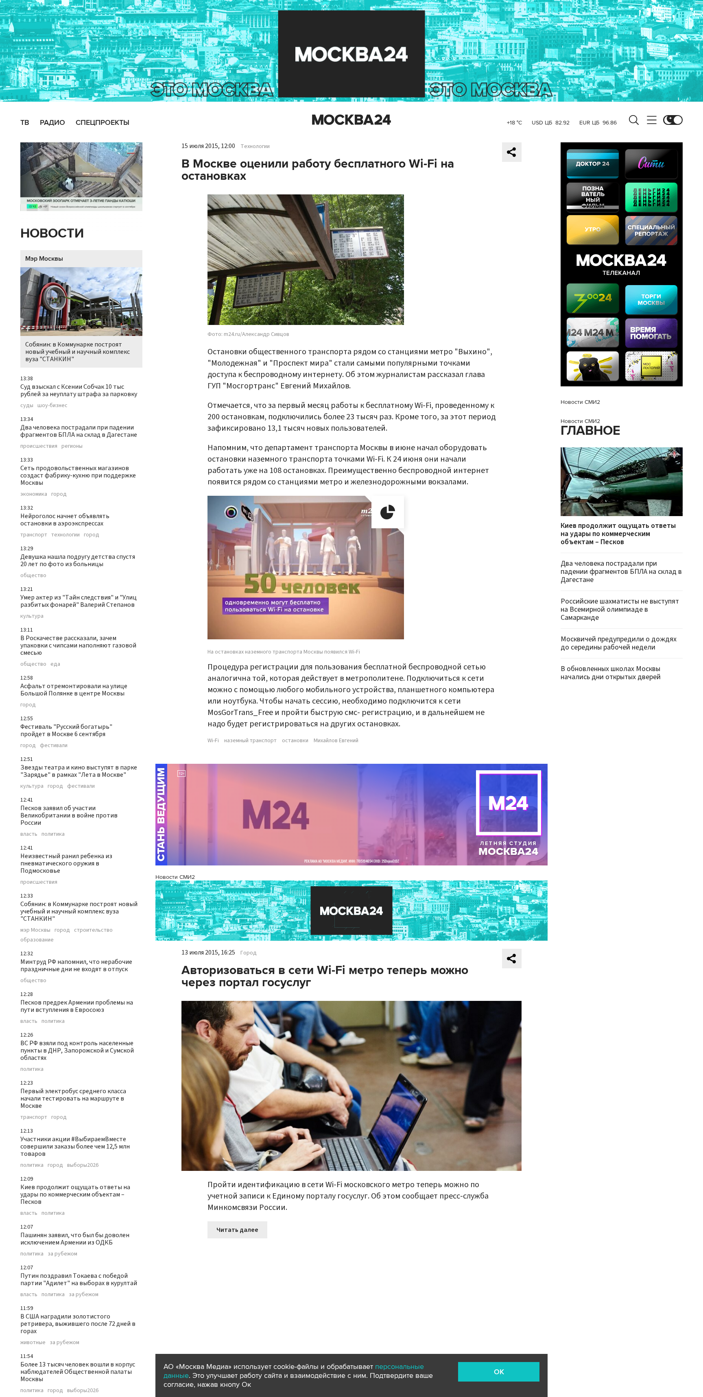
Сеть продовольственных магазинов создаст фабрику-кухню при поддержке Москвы (78, 475)
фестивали (54, 745)
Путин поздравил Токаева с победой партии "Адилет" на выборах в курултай (78, 1279)
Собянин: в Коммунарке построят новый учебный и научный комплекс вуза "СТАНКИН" (77, 352)
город (59, 494)
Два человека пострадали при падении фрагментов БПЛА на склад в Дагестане (78, 431)
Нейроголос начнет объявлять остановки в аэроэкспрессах (64, 520)
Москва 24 (351, 120)
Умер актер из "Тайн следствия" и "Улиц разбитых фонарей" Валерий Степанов (78, 601)
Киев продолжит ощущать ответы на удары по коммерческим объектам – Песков (75, 1194)
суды (26, 405)
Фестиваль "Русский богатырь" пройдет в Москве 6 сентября (66, 730)
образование (37, 940)
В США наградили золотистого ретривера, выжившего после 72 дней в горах (77, 1324)
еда (55, 664)
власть (28, 834)
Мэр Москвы (44, 259)
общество (33, 575)
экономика (33, 494)
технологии (65, 535)
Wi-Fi (213, 740)
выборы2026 (82, 1165)
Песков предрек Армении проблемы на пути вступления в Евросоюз (76, 1006)
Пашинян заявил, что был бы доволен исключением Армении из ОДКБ (74, 1239)
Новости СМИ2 (175, 877)
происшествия (38, 446)
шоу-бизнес (52, 405)
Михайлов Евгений (336, 740)
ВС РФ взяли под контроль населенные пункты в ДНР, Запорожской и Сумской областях (77, 1050)
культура (32, 616)
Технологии (255, 146)
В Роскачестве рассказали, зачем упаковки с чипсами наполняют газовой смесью (78, 645)
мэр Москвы (35, 930)
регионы (72, 446)
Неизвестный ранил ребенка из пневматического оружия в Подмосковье (66, 863)
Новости (52, 234)
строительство (93, 930)
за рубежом (62, 1254)
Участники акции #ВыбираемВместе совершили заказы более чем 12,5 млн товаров (75, 1146)
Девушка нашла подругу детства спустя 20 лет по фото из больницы (77, 560)
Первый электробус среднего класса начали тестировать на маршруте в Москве (73, 1098)
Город (248, 953)
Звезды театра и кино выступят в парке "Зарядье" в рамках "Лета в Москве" (78, 771)
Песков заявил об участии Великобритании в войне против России (69, 815)
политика (53, 834)
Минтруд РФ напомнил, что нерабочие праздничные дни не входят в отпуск (76, 965)
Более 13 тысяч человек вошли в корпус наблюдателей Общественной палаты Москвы (77, 1372)
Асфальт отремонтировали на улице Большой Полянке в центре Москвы (73, 690)
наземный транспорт (250, 740)
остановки (295, 740)
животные (33, 1342)
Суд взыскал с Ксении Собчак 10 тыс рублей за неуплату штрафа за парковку (78, 390)
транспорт (33, 535)
